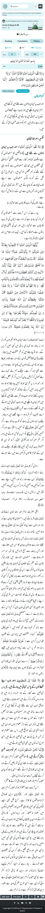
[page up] (25, 897)
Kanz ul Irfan (23, 91)
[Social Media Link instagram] (26, 903)
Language (37, 47)
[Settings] (40, 6)
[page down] (32, 897)
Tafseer (36, 41)
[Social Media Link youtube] (22, 903)
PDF (23, 47)
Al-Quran (10, 13)
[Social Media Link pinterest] (30, 903)
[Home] (5, 6)
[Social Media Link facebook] (15, 903)
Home (4, 13)
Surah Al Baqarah (9, 25)
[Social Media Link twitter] (18, 903)
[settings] (43, 897)
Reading (8, 41)
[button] (4, 66)
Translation (22, 41)
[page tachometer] (38, 897)
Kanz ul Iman (8, 91)
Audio (9, 47)
